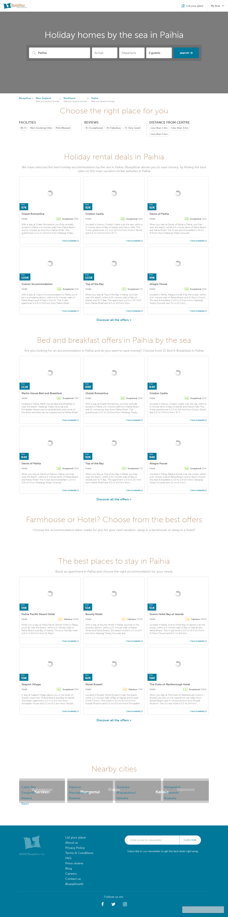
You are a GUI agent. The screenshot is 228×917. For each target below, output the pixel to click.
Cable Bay (28, 787)
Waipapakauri (126, 792)
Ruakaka (170, 798)
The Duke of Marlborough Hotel (170, 684)
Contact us (73, 879)
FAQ (68, 858)
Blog (68, 868)
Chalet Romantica (33, 213)
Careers (71, 873)
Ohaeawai (171, 792)
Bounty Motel (93, 614)
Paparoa (75, 787)
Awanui (26, 798)
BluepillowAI (74, 884)
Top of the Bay (94, 284)
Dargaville (28, 792)
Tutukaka (123, 787)
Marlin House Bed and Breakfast (42, 393)
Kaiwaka (122, 798)
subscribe (190, 840)
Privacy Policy (75, 848)
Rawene (75, 798)
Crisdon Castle (94, 213)
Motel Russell (93, 684)
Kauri (25, 803)
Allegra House (158, 284)
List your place (75, 837)
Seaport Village (31, 684)
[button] (102, 904)
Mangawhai (172, 787)
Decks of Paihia (159, 213)
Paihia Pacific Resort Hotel (38, 614)
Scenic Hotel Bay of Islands (167, 614)
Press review (74, 863)
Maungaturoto (79, 792)
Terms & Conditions (79, 853)
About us (71, 842)
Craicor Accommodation (37, 284)
